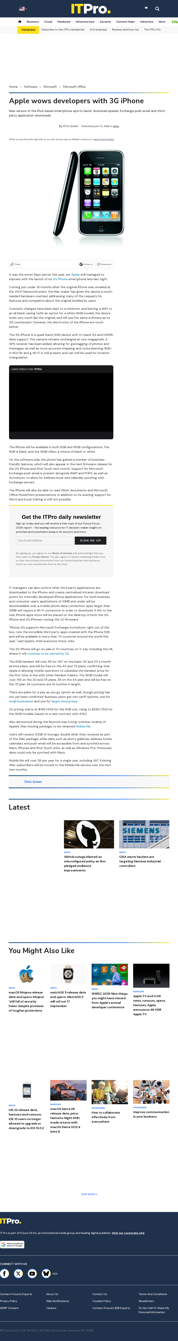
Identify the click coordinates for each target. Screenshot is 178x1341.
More (162, 22)
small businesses (21, 701)
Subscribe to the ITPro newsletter (63, 29)
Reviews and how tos (125, 29)
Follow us (88, 264)
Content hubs (125, 22)
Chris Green (70, 126)
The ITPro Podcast (156, 29)
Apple (75, 274)
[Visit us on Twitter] (18, 1273)
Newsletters (146, 1301)
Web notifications (57, 1301)
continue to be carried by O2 (48, 654)
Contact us (99, 1294)
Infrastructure (85, 22)
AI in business (98, 29)
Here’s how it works (103, 139)
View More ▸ (89, 1194)
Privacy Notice (41, 556)
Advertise (146, 22)
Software (30, 87)
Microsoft (50, 87)
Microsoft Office (74, 87)
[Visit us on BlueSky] (44, 1273)
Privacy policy (8, 1301)
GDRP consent (9, 1308)
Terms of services (62, 553)
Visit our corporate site (128, 1233)
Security (105, 22)
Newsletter (106, 264)
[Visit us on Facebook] (4, 1273)
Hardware (64, 22)
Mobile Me (83, 726)
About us (52, 1294)
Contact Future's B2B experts (111, 1308)
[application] (61, 402)
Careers (51, 1308)
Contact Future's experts (16, 1294)
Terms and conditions (153, 1294)
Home (13, 87)
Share (18, 264)
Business (33, 22)
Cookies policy (101, 1301)
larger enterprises (65, 701)
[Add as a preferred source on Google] (12, 1244)
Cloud (48, 22)
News (116, 126)
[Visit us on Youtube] (32, 1273)
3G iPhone (60, 279)
